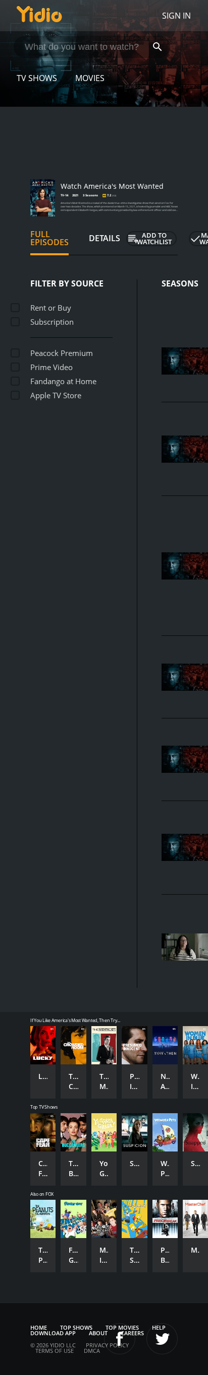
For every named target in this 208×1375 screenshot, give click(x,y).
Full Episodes (49, 238)
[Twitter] (162, 1338)
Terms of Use (54, 1350)
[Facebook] (119, 1338)
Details (104, 238)
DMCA (92, 1350)
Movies (90, 78)
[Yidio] (39, 15)
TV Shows (37, 78)
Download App (53, 1333)
